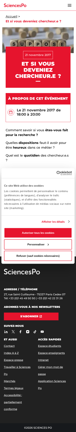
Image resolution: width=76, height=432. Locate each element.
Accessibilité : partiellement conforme (13, 402)
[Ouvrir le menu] (69, 5)
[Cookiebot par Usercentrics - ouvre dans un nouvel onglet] (56, 173)
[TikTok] (35, 331)
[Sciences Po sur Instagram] (28, 331)
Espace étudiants (49, 346)
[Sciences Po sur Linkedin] (6, 331)
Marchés (9, 381)
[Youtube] (42, 331)
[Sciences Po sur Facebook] (20, 331)
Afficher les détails (53, 221)
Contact (9, 346)
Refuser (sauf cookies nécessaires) (38, 255)
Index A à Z (11, 353)
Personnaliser (36, 244)
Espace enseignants (51, 353)
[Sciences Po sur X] (13, 331)
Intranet (43, 360)
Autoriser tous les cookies (38, 232)
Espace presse (13, 360)
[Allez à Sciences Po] (22, 273)
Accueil (11, 16)
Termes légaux (13, 388)
